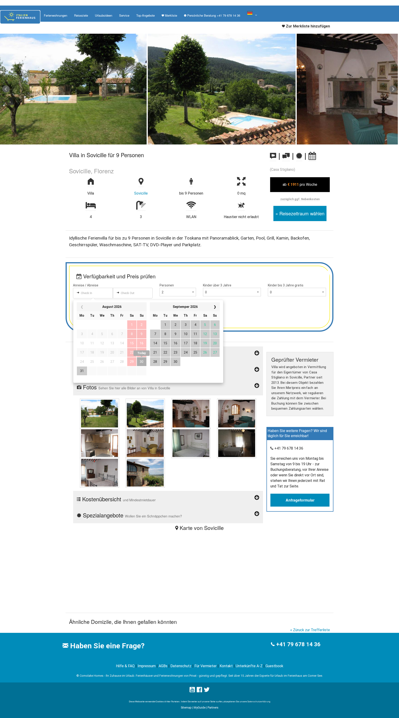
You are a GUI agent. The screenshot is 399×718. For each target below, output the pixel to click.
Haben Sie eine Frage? (106, 645)
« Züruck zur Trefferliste (310, 630)
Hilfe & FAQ (125, 666)
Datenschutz (180, 666)
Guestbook (274, 666)
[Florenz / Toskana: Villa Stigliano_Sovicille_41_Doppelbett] (236, 443)
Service (124, 15)
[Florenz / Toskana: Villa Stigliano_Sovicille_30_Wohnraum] (191, 413)
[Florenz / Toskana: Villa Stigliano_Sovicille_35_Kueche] (99, 443)
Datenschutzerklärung (258, 701)
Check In (86, 293)
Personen (167, 285)
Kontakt (226, 666)
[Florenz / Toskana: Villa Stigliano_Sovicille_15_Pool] (99, 413)
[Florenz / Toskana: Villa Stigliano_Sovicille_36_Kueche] (145, 443)
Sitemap (186, 707)
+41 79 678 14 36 (298, 644)
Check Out (127, 293)
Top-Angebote (145, 15)
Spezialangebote (131, 515)
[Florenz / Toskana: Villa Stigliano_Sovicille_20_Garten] (145, 413)
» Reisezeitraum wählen (299, 213)
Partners (213, 707)
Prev (6, 89)
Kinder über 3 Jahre (217, 285)
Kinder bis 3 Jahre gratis (285, 285)
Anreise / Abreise (85, 285)
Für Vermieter (205, 666)
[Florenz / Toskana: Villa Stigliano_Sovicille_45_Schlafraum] (99, 472)
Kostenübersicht (118, 499)
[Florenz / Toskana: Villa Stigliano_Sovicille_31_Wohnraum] (236, 413)
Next (393, 89)
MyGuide (200, 707)
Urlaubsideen (103, 15)
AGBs (163, 666)
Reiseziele (81, 15)
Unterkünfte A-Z (249, 666)
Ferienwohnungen (55, 15)
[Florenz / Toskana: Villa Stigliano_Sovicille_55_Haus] (145, 472)
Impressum (147, 666)
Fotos (125, 387)
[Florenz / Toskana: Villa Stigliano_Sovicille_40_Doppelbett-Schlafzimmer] (191, 443)
